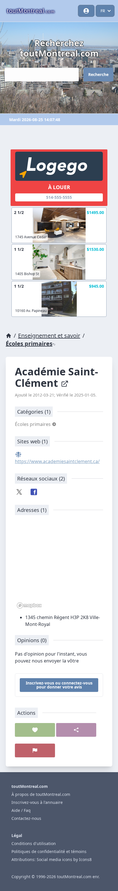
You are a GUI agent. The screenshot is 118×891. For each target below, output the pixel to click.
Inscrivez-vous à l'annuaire (37, 802)
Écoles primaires (29, 343)
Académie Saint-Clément (56, 377)
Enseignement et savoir (49, 335)
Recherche (98, 74)
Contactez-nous (26, 818)
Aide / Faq (21, 810)
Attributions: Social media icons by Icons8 (51, 859)
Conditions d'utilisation (33, 843)
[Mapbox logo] (29, 605)
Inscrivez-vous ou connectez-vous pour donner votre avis (59, 685)
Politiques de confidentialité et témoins (48, 851)
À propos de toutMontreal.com (40, 794)
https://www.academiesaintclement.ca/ (57, 461)
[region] (59, 564)
